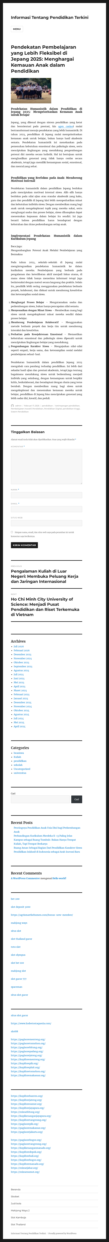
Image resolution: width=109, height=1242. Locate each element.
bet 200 (15, 898)
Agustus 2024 (21, 714)
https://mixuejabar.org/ (24, 1167)
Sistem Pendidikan (20, 412)
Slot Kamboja (18, 1217)
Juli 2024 (19, 718)
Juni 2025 (19, 678)
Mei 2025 (19, 682)
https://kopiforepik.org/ (24, 1063)
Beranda (15, 1189)
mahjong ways (19, 922)
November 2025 (23, 658)
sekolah (18, 765)
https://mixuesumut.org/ (25, 1171)
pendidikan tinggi (71, 409)
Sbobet (15, 1196)
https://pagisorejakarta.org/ (27, 1131)
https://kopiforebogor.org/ (26, 1159)
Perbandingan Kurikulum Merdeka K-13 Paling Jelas (43, 835)
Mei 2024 (19, 722)
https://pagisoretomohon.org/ (28, 1043)
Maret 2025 (20, 690)
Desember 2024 (22, 702)
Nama (15, 489)
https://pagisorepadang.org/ (27, 1051)
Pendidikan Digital (53, 409)
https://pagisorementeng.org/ (28, 1039)
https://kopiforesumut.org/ (26, 1103)
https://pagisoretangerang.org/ (29, 1143)
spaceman (16, 986)
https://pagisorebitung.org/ (26, 1047)
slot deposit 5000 (20, 906)
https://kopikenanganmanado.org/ (31, 1147)
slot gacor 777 (18, 978)
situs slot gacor (19, 994)
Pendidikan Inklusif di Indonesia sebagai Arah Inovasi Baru (47, 851)
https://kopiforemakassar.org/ (28, 1075)
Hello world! (59, 878)
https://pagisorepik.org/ (24, 1123)
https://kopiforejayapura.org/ (27, 1107)
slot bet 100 (17, 962)
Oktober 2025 (21, 662)
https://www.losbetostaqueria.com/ (31, 1023)
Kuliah (17, 757)
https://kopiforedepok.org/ (26, 1151)
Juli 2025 (19, 674)
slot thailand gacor (21, 938)
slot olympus (18, 954)
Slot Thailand (18, 1224)
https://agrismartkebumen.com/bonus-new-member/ (42, 914)
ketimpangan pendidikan (67, 406)
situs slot (16, 930)
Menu (17, 29)
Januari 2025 (21, 698)
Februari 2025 (22, 694)
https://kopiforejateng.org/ (26, 1099)
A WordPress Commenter (25, 878)
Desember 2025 (22, 654)
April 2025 (19, 686)
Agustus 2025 (21, 670)
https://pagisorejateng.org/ (26, 1055)
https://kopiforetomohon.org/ (28, 1071)
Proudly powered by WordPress (62, 1233)
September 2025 (23, 666)
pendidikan (47, 406)
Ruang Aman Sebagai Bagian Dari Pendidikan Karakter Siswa (48, 847)
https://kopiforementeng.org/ (28, 1059)
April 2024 (19, 726)
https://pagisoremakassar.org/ (28, 1127)
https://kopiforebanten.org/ (27, 1095)
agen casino (65, 126)
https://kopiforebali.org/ (25, 1155)
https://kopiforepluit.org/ (25, 1067)
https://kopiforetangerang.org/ (29, 1119)
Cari (13, 793)
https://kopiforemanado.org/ (27, 1163)
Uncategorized (22, 769)
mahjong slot (18, 970)
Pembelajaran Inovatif (21, 409)
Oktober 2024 (21, 710)
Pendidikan (37, 409)
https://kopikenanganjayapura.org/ (31, 1115)
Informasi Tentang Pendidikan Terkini (49, 17)
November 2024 (23, 706)
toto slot (16, 946)
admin (18, 406)
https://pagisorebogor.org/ (26, 1139)
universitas (20, 773)
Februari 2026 (22, 650)
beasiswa (19, 753)
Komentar (18, 446)
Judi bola (16, 1203)
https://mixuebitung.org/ (25, 1111)
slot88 (14, 1031)
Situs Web (17, 517)
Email (15, 503)
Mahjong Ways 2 (20, 1210)
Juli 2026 (19, 646)
